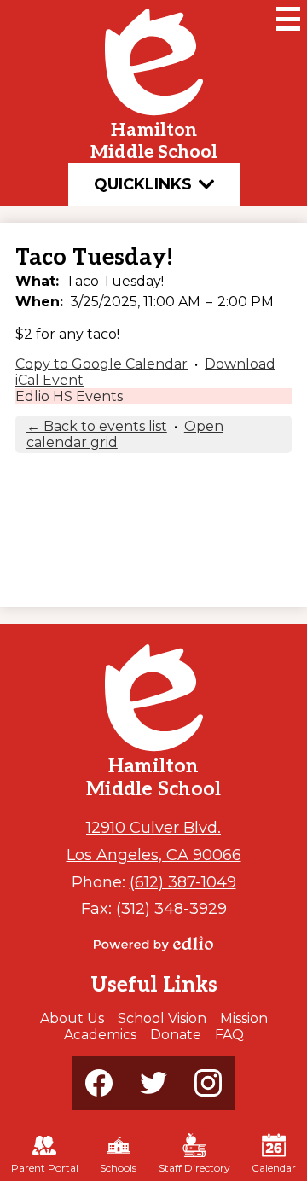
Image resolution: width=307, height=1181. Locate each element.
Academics (100, 1035)
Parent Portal (44, 1167)
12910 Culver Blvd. (153, 827)
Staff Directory (194, 1167)
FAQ (229, 1035)
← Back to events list (96, 426)
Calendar (274, 1167)
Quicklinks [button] (143, 184)
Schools (118, 1167)
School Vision (162, 1018)
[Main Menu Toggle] (288, 19)
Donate (175, 1035)
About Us (72, 1018)
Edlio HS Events (69, 396)
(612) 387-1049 (183, 882)
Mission (244, 1018)
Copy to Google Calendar (101, 364)
